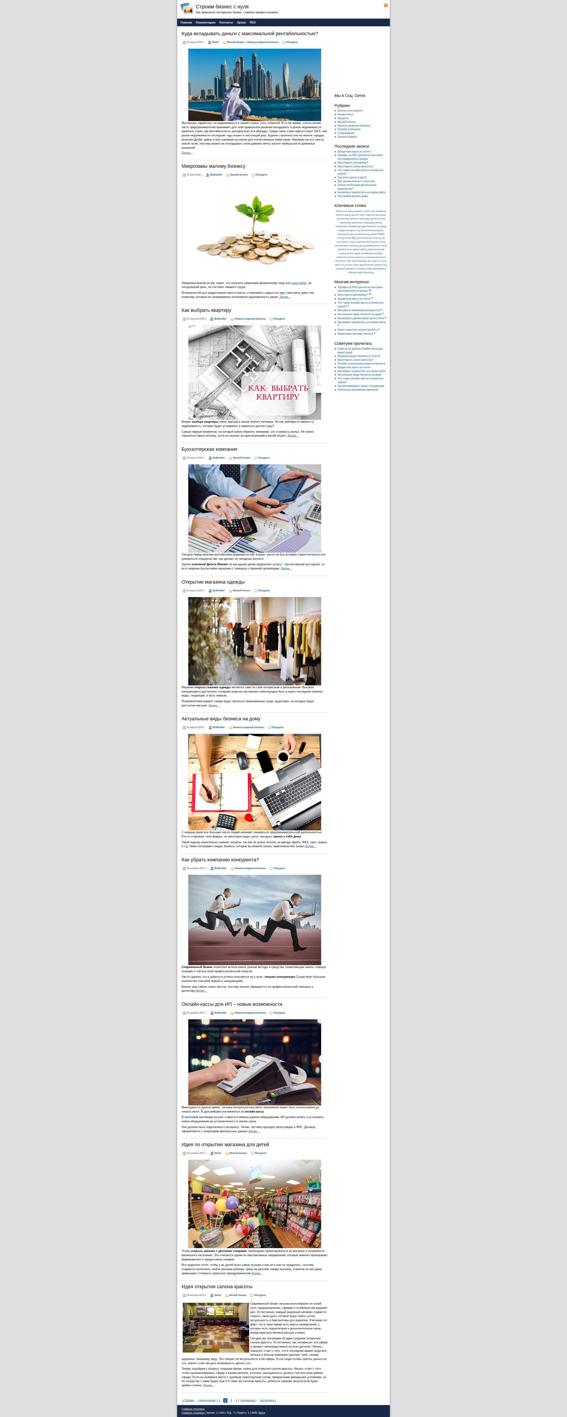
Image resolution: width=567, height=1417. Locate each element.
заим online (298, 283)
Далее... (187, 152)
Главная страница (193, 1409)
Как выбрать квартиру (206, 310)
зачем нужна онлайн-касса (361, 253)
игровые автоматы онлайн (350, 268)
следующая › (248, 1400)
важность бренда (359, 218)
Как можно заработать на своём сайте (362, 192)
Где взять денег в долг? (352, 177)
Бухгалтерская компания (209, 449)
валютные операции (363, 222)
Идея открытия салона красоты (217, 1286)
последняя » (268, 1400)
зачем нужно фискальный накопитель (366, 265)
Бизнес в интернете (350, 110)
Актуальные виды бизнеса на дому (221, 718)
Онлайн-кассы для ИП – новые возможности (232, 1004)
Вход (262, 1412)
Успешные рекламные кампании (358, 389)
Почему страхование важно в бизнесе (361, 363)
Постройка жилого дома (353, 196)
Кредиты (343, 118)
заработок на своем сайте (352, 249)
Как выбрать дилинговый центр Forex (361, 318)
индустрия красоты (348, 230)
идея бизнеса (365, 272)
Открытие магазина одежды (213, 582)
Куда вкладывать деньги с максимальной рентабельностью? (250, 33)
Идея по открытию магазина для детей (225, 1144)
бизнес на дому (344, 211)
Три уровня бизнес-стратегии (356, 181)
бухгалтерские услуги (368, 238)
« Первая (188, 1400)
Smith (215, 42)
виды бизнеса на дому (373, 226)
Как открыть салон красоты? (355, 166)
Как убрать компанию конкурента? (220, 859)
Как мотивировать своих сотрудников (361, 386)
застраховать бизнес (346, 245)
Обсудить (292, 42)
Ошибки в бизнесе (349, 129)
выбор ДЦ (350, 238)
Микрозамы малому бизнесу (213, 166)
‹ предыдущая (207, 1400)
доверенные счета (376, 245)
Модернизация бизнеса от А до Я (359, 356)
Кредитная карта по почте (354, 151)
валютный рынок (370, 230)
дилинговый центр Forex (371, 242)
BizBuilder (216, 174)
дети (361, 245)
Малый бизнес (236, 42)
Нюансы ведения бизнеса (262, 42)
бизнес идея (343, 215)
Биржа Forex (345, 114)
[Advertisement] (362, 59)
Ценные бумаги (347, 136)
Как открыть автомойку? (353, 162)
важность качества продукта (370, 211)
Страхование (346, 133)
